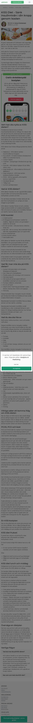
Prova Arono (17, 2)
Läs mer (16, 364)
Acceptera (16, 368)
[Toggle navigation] (29, 2)
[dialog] (16, 361)
